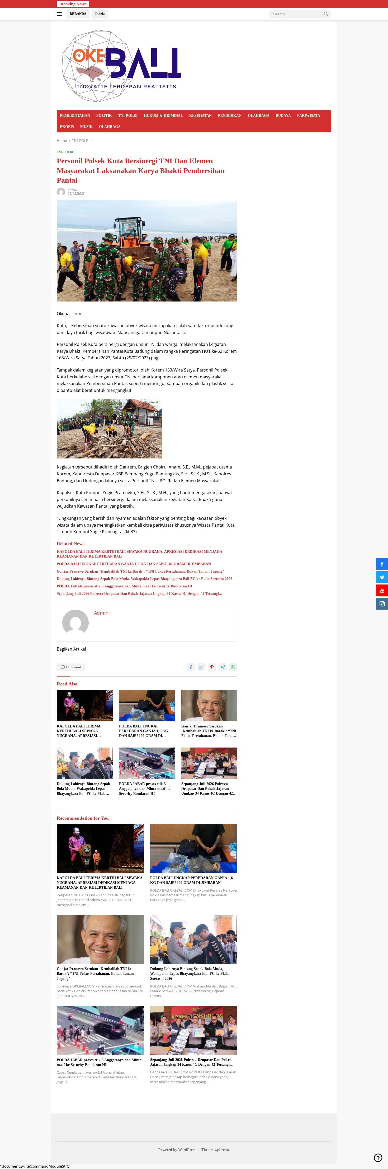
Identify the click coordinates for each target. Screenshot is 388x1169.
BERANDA (78, 14)
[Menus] (60, 14)
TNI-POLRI (128, 116)
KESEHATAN (200, 116)
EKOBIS (67, 127)
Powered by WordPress (176, 1150)
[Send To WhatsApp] (233, 667)
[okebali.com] (122, 64)
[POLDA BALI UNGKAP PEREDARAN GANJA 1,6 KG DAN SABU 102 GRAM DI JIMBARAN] (147, 705)
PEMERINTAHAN (75, 116)
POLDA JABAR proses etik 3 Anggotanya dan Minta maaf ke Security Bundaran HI (124, 586)
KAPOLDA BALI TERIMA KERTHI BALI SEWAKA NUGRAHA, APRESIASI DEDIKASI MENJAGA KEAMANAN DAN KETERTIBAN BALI (139, 554)
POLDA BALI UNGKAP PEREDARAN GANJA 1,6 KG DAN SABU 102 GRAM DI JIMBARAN (134, 564)
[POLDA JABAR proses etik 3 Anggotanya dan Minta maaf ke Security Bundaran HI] (147, 763)
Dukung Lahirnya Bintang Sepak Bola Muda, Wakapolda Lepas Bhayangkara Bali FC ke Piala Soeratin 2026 (144, 579)
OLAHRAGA (258, 116)
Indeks (100, 14)
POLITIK (104, 116)
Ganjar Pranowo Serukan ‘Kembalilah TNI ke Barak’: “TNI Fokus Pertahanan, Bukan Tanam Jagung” (140, 571)
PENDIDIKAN (230, 116)
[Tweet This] (201, 667)
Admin (72, 190)
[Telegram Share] (222, 667)
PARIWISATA (308, 116)
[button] (326, 14)
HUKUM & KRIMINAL (163, 116)
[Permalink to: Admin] (61, 191)
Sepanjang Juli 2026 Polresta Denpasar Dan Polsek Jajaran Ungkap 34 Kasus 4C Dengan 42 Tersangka (139, 594)
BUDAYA (283, 116)
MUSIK (86, 127)
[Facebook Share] (191, 667)
